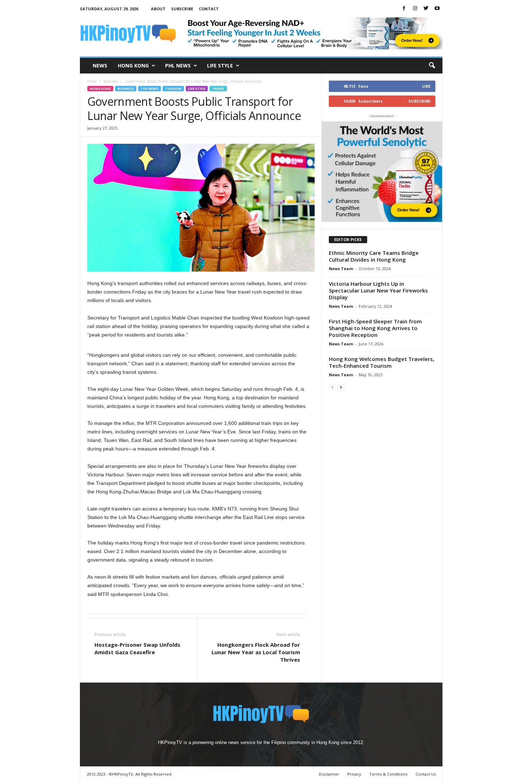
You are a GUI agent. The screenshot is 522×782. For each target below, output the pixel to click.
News (100, 65)
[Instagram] (415, 9)
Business (111, 81)
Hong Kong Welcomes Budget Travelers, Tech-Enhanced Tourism (381, 362)
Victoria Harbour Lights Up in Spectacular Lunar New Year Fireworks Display (378, 290)
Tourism (173, 88)
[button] (432, 65)
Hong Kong (133, 65)
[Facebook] (404, 9)
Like (426, 86)
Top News (149, 88)
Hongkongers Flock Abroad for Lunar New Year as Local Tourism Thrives (256, 652)
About (158, 8)
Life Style (220, 65)
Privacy (354, 774)
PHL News (178, 65)
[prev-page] (332, 387)
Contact (209, 8)
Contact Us (425, 774)
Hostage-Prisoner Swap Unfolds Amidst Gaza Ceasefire (137, 648)
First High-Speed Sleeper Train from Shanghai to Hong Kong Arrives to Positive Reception (375, 328)
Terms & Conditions (388, 774)
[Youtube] (437, 9)
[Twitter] (426, 9)
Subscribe (182, 8)
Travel (218, 88)
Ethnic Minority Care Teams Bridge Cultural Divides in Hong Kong (374, 256)
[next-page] (340, 387)
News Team (341, 268)
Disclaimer (329, 774)
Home (92, 81)
